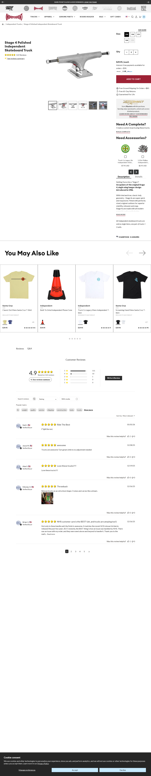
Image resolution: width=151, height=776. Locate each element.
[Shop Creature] (52, 8)
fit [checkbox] (18, 410)
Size (118, 33)
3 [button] (75, 551)
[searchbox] (24, 399)
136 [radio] (126, 34)
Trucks (34, 17)
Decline (123, 770)
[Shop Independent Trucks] (38, 8)
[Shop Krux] (95, 8)
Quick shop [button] (19, 298)
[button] (132, 17)
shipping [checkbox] (50, 410)
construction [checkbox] (62, 410)
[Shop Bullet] (131, 8)
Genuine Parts (66, 17)
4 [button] (79, 551)
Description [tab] (124, 176)
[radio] (4, 322)
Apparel (48, 17)
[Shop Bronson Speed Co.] (64, 8)
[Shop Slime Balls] (119, 8)
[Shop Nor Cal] (143, 8)
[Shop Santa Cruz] (26, 8)
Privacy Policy (43, 763)
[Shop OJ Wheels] (75, 8)
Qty (118, 51)
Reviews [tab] (20, 348)
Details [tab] (138, 176)
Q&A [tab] (29, 348)
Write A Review (113, 378)
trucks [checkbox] (79, 410)
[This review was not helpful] (132, 436)
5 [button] (84, 551)
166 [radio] (126, 40)
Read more (51, 534)
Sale (101, 17)
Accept (75, 770)
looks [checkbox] (72, 410)
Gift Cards (115, 17)
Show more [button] (88, 410)
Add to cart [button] (56, 298)
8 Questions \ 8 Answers (129, 237)
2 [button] (71, 551)
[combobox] (48, 399)
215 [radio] (132, 40)
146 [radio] (132, 34)
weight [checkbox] (24, 410)
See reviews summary (16, 58)
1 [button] (66, 551)
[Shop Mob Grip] (85, 8)
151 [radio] (138, 34)
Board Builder (87, 17)
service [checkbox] (41, 410)
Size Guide (142, 30)
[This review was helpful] (128, 436)
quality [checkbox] (33, 410)
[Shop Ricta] (107, 8)
